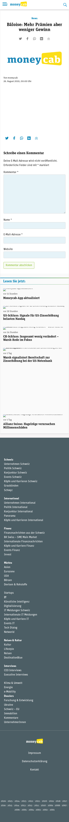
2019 (51, 801)
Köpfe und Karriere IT (16, 619)
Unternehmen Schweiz (17, 464)
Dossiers (9, 696)
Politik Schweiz (13, 468)
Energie (8, 687)
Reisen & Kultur (13, 640)
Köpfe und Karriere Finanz (19, 546)
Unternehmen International (20, 503)
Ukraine (8, 705)
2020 (44, 801)
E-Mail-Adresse (13, 234)
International (11, 498)
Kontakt (34, 769)
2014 (16, 805)
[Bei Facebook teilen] (27, 38)
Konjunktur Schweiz (15, 473)
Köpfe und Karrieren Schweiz (20, 481)
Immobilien (10, 713)
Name (8, 220)
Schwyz (8, 490)
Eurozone (9, 571)
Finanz (7, 528)
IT (5, 597)
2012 (30, 805)
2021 (37, 801)
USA (6, 576)
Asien (7, 567)
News (34, 18)
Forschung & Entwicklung (18, 700)
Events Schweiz (13, 477)
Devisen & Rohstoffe (15, 584)
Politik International (15, 507)
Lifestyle (9, 649)
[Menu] (5, 4)
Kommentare (11, 718)
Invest (7, 554)
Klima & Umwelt (13, 683)
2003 (38, 810)
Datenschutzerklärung (34, 761)
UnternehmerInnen (15, 722)
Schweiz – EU (11, 709)
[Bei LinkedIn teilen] (41, 38)
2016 (3, 805)
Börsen (8, 580)
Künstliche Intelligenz (16, 601)
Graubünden (11, 485)
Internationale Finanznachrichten (23, 541)
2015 (10, 805)
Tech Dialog (10, 627)
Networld (9, 632)
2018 (58, 801)
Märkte (8, 563)
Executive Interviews (16, 675)
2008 (57, 805)
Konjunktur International (18, 511)
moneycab (13, 78)
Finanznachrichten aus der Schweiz (24, 533)
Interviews (10, 666)
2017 (64, 801)
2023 (23, 801)
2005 (24, 810)
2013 (23, 805)
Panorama (9, 516)
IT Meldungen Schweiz (17, 610)
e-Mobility (10, 691)
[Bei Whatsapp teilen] (34, 38)
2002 (45, 810)
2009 (50, 805)
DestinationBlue (13, 657)
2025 (10, 801)
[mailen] (48, 38)
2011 (36, 805)
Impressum (34, 753)
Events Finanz (12, 550)
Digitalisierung (12, 606)
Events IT (9, 623)
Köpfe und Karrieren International (23, 520)
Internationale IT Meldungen (20, 615)
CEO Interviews (12, 670)
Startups (9, 593)
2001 (52, 810)
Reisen (8, 653)
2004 (31, 810)
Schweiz (8, 459)
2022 (30, 801)
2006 (17, 810)
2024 (17, 801)
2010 (43, 805)
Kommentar (11, 172)
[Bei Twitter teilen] (20, 38)
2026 (3, 801)
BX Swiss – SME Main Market (20, 537)
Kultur (7, 645)
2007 (64, 805)
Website (8, 249)
